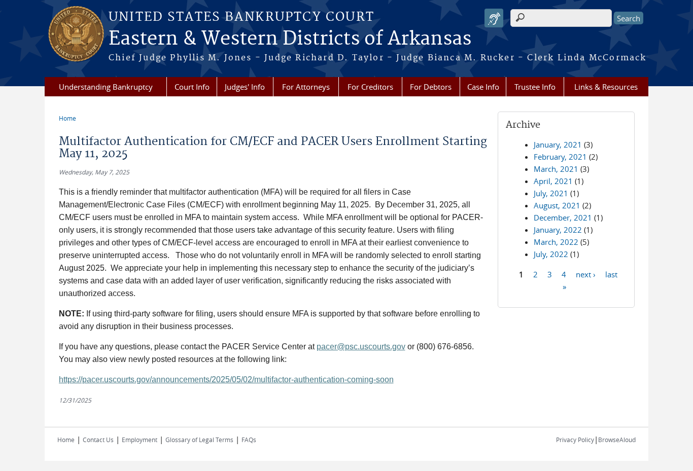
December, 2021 (563, 217)
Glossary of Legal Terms (199, 440)
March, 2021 (556, 169)
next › (586, 274)
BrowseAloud (617, 440)
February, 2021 (560, 157)
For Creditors (370, 87)
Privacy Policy (575, 440)
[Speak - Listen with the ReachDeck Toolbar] (493, 18)
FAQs (248, 440)
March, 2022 (556, 242)
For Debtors (431, 87)
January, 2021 (558, 144)
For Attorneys (306, 87)
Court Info (192, 87)
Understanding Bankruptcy (106, 87)
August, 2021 (557, 205)
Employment (139, 440)
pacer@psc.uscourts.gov (361, 346)
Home (67, 118)
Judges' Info (245, 87)
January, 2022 (558, 230)
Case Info (483, 87)
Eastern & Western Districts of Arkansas (290, 39)
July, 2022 (551, 254)
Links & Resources (606, 87)
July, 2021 (551, 193)
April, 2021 (553, 181)
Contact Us (98, 440)
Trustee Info (535, 87)
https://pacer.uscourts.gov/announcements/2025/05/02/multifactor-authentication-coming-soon (226, 379)
